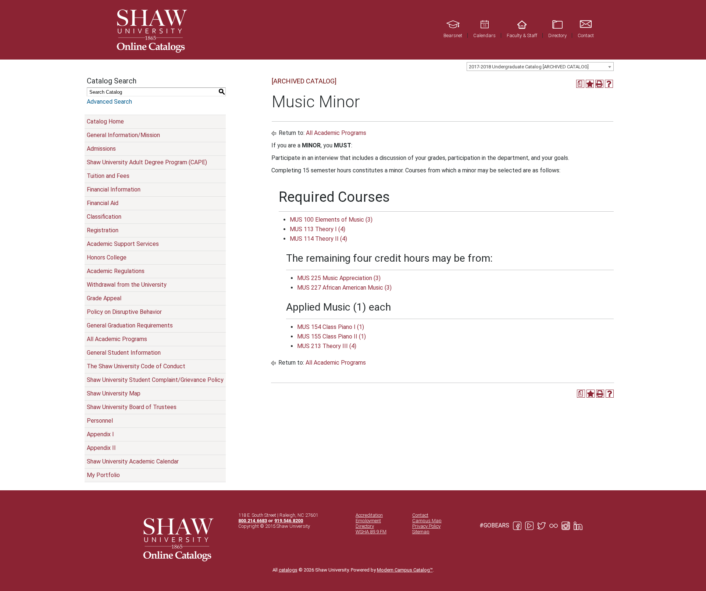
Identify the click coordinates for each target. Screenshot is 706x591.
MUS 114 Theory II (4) (318, 238)
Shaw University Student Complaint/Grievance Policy (155, 379)
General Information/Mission (123, 135)
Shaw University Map (113, 393)
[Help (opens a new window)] (609, 84)
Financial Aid (102, 203)
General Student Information (124, 352)
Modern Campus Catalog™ (405, 570)
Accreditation (369, 515)
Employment (368, 520)
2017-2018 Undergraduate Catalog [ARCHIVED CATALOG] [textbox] (529, 66)
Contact (420, 515)
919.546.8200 (288, 520)
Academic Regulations (116, 271)
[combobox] (540, 66)
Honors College (106, 257)
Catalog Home (105, 121)
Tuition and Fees (108, 175)
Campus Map (427, 520)
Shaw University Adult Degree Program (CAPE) (147, 162)
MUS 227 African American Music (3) (344, 287)
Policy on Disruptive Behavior (124, 311)
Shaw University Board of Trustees (131, 407)
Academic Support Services (123, 243)
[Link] (151, 30)
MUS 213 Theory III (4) (326, 346)
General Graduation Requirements (130, 325)
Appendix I (100, 434)
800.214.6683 (252, 520)
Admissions (101, 148)
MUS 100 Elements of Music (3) (331, 219)
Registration (102, 230)
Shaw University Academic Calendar (133, 461)
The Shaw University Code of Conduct (136, 366)
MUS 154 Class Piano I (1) (330, 326)
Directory (365, 526)
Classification (104, 216)
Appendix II (101, 447)
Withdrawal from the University (127, 284)
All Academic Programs (117, 339)
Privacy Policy (426, 526)
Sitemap (420, 531)
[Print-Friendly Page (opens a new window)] (599, 84)
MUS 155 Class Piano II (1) (331, 336)
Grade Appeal (104, 298)
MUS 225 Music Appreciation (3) (339, 278)
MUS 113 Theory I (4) (317, 229)
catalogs (288, 570)
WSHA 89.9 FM (371, 531)
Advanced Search (109, 101)
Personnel (100, 420)
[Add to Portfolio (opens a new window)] (590, 84)
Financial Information (113, 189)
